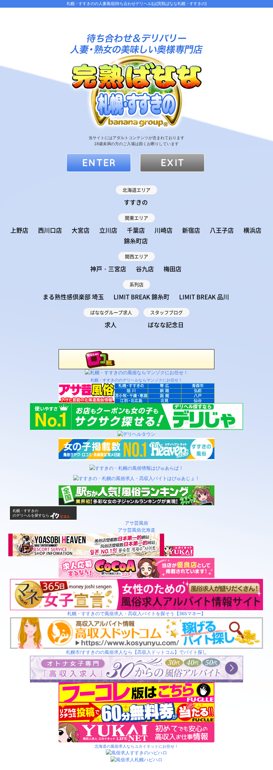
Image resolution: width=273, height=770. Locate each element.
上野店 (19, 230)
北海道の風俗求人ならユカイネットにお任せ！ (136, 746)
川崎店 (163, 230)
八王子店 (222, 230)
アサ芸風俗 (136, 523)
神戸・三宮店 (108, 268)
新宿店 (191, 230)
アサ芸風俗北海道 (136, 530)
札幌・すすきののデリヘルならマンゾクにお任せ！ (136, 380)
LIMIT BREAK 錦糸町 (141, 296)
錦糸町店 (136, 240)
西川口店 (50, 230)
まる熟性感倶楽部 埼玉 (73, 296)
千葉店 (136, 230)
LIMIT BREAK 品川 (204, 296)
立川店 (108, 230)
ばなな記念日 (166, 324)
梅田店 (172, 268)
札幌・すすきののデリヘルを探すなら (31, 513)
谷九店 (145, 268)
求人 (111, 324)
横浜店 (252, 230)
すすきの (136, 202)
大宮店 (81, 230)
